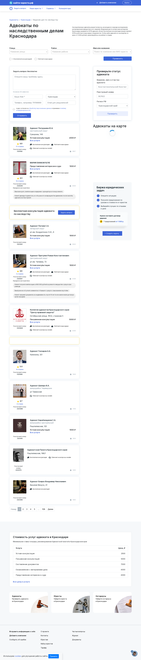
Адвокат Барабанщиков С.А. (43, 420)
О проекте (45, 631)
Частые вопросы (78, 631)
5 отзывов (19, 274)
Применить (118, 58)
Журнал (75, 635)
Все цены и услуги (21, 582)
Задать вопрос (20, 8)
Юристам (44, 640)
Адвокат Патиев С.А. (39, 226)
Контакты (44, 635)
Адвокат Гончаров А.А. (40, 351)
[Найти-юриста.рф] (21, 3)
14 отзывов (20, 181)
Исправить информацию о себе (22, 631)
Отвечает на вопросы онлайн (42, 148)
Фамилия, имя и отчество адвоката (108, 81)
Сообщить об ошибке (17, 640)
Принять (53, 656)
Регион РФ (101, 101)
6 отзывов (19, 369)
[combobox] (28, 52)
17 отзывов (20, 146)
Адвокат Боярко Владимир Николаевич (48, 481)
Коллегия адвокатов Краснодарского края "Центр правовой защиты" (49, 311)
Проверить (112, 114)
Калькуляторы (65, 8)
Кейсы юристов (47, 644)
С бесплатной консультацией (22, 59)
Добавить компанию (107, 3)
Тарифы (44, 648)
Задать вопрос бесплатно (25, 71)
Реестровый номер (105, 92)
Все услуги (35, 140)
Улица (12, 48)
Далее (50, 509)
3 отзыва (20, 404)
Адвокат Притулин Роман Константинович (49, 255)
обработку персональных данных (40, 108)
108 (43, 509)
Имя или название (101, 48)
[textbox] (28, 52)
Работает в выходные (45, 59)
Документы (76, 640)
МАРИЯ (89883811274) (40, 163)
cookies (18, 656)
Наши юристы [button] (35, 8)
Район (54, 48)
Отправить (22, 115)
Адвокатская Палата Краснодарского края (47, 450)
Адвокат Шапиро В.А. (39, 386)
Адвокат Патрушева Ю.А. (41, 128)
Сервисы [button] (50, 8)
